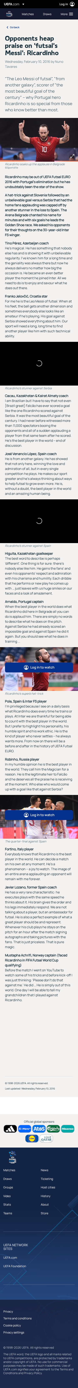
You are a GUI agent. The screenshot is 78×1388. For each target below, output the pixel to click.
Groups (8, 1187)
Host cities (48, 1187)
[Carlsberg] (53, 1129)
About (45, 1204)
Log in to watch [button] (42, 667)
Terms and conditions (17, 1318)
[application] (39, 364)
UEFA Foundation (14, 1266)
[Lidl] (32, 1138)
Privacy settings (13, 1332)
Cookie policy (12, 1325)
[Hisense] (67, 1129)
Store (44, 1213)
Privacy (8, 1311)
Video (7, 1196)
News (44, 1170)
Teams (7, 1213)
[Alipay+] (24, 1129)
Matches (9, 1170)
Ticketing (47, 1179)
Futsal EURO (9, 14)
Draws (7, 1179)
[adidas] (10, 1129)
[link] (27, 14)
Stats (7, 1204)
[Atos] (39, 1129)
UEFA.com (10, 1257)
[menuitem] (29, 14)
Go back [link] (14, 27)
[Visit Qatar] (46, 1138)
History (45, 1196)
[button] (66, 14)
